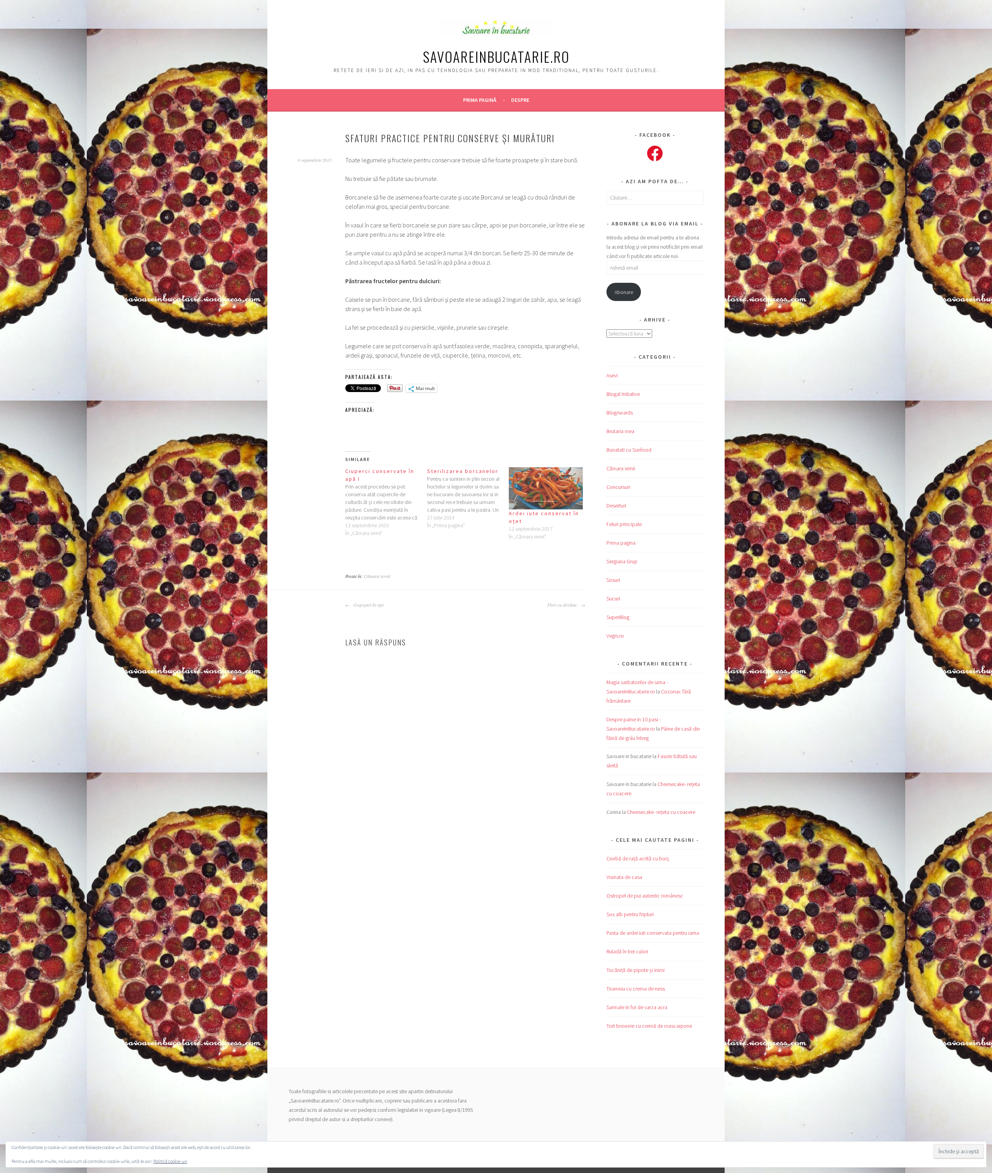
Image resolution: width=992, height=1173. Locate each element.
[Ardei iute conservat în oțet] (546, 488)
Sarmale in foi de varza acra (636, 1007)
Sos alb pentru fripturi (630, 914)
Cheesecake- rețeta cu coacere (661, 811)
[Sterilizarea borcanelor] (468, 498)
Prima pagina (621, 542)
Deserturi (616, 505)
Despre (520, 99)
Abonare (624, 292)
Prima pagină (479, 99)
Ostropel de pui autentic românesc (644, 895)
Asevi (612, 375)
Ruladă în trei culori (627, 951)
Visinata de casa (624, 877)
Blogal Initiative (623, 393)
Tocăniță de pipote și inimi (635, 970)
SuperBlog (617, 617)
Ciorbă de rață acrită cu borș (637, 858)
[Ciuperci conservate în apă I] (386, 502)
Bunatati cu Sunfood (628, 449)
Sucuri (613, 598)
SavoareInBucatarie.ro (496, 56)
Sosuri (613, 579)
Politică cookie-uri (170, 1161)
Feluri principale (624, 524)
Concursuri (618, 486)
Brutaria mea (620, 431)
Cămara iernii (377, 576)
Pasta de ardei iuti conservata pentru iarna (652, 932)
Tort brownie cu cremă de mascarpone (649, 1025)
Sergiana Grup (621, 561)
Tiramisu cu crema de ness (635, 988)
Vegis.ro (615, 635)
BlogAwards (619, 412)
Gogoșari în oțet (368, 605)
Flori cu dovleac (563, 605)
